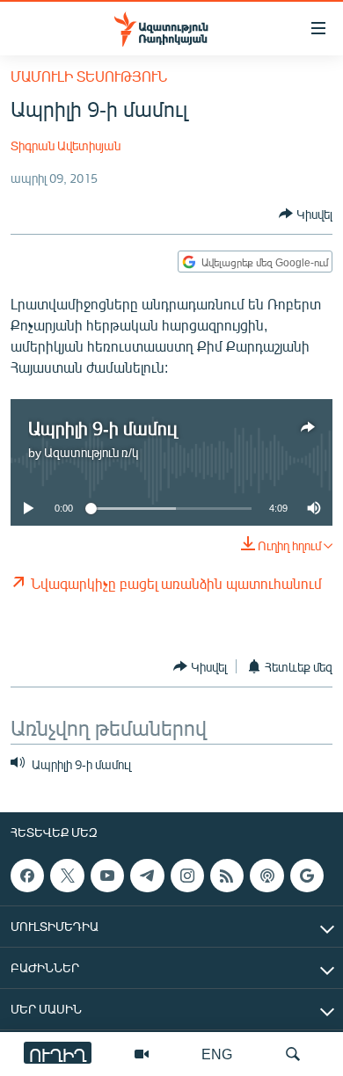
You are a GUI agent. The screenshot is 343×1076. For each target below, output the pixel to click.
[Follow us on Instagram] (187, 875)
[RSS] (227, 875)
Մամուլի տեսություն (89, 76)
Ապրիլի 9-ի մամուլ (102, 428)
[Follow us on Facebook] (27, 875)
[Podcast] (266, 875)
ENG (216, 1053)
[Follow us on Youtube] (107, 875)
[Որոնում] (292, 1054)
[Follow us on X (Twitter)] (67, 875)
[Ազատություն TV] (141, 1054)
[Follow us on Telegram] (147, 875)
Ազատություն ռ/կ (91, 452)
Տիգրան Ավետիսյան (65, 145)
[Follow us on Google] (307, 875)
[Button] (305, 213)
